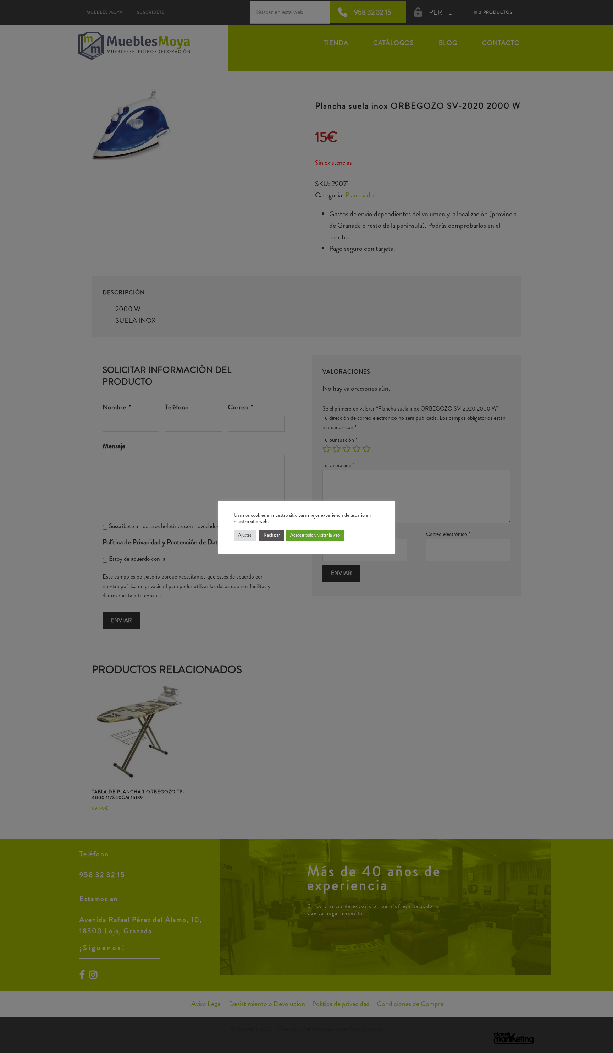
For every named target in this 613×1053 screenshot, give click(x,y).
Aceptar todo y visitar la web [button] (315, 535)
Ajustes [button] (245, 535)
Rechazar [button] (272, 535)
